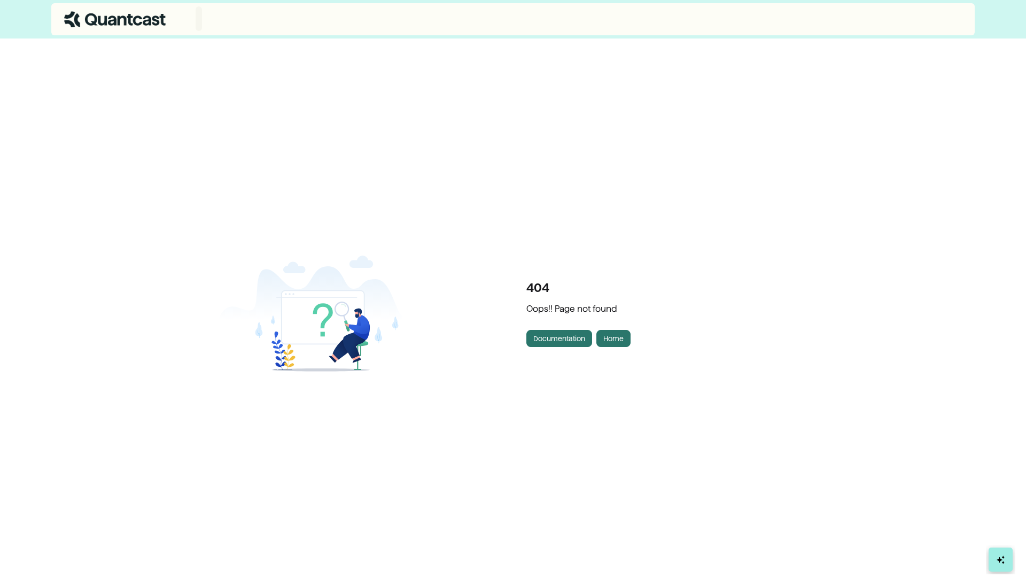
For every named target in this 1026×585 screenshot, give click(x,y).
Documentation (559, 338)
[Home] (115, 19)
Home (613, 338)
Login (953, 19)
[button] (1002, 558)
